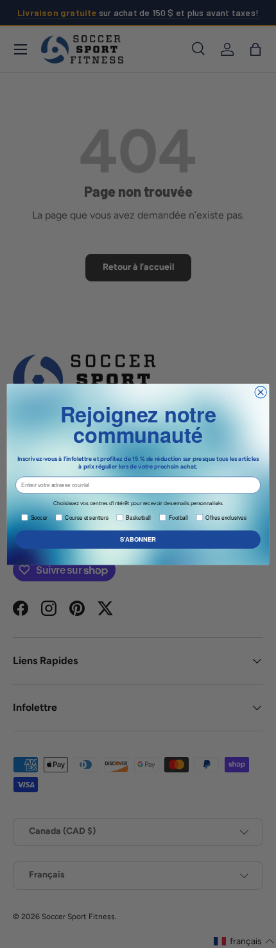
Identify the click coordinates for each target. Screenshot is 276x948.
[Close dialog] (260, 391)
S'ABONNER (138, 539)
